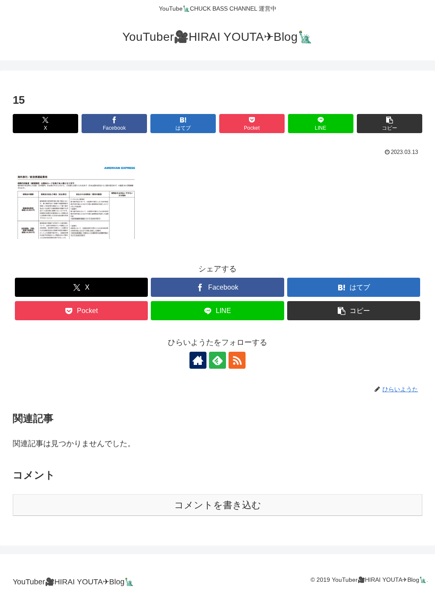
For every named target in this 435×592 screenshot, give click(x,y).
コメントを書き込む (217, 505)
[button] (389, 123)
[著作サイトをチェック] (197, 360)
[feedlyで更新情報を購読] (217, 360)
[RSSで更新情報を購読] (237, 360)
